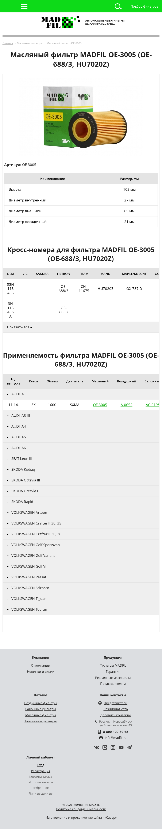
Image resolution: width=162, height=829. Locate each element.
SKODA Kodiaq (23, 469)
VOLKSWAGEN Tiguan (28, 599)
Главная (8, 43)
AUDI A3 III (20, 415)
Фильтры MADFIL (113, 665)
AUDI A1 (18, 394)
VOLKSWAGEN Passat (28, 577)
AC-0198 (153, 404)
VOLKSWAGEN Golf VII (29, 566)
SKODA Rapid (22, 502)
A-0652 (126, 404)
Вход (40, 765)
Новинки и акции (40, 671)
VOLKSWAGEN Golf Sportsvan (35, 545)
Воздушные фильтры (40, 703)
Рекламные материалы (113, 677)
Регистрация (40, 771)
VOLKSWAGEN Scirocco (30, 588)
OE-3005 (100, 404)
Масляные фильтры (40, 715)
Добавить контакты (115, 715)
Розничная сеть (116, 709)
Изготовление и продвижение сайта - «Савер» (81, 817)
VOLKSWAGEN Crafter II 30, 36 (36, 534)
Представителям (113, 683)
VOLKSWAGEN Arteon (29, 512)
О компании (40, 665)
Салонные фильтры (40, 709)
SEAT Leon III (21, 459)
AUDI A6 (18, 448)
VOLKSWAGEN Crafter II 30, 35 (36, 523)
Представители (115, 703)
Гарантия (113, 671)
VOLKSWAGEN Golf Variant (33, 555)
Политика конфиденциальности (81, 809)
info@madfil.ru (116, 737)
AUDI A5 (18, 437)
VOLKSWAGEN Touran (29, 609)
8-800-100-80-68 (115, 732)
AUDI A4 (18, 426)
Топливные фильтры (40, 721)
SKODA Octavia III (25, 480)
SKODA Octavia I (24, 491)
